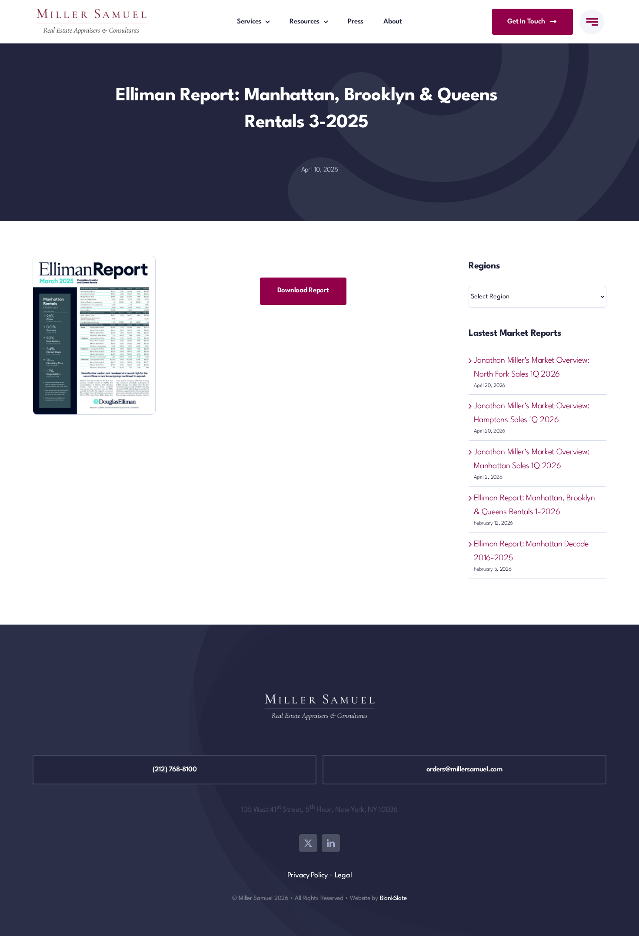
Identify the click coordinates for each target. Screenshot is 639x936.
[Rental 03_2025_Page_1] (94, 261)
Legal (343, 875)
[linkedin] (331, 843)
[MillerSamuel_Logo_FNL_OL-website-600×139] (91, 13)
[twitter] (308, 843)
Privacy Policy (307, 875)
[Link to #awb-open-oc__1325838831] (591, 22)
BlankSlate (393, 898)
